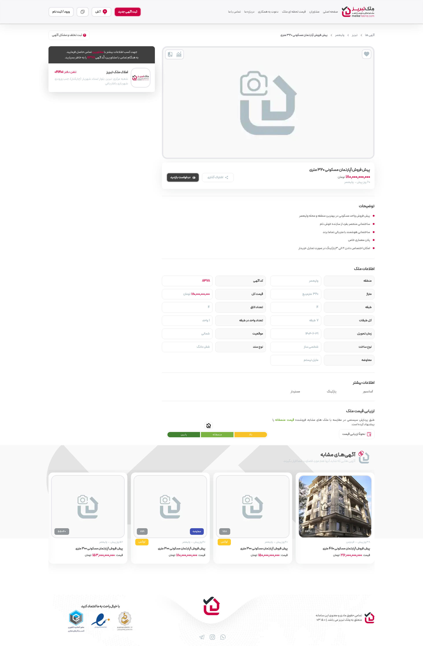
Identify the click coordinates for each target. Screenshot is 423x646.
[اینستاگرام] (211, 637)
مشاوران (314, 12)
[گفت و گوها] (82, 12)
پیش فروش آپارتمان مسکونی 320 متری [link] (304, 35)
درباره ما (249, 12)
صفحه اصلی (330, 12)
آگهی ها (370, 35)
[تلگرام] (201, 637)
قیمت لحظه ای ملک (294, 12)
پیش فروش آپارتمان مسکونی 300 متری (332, 548)
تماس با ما (234, 12)
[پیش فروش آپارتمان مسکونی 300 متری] (320, 506)
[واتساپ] (222, 637)
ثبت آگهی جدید (127, 11)
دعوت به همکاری (268, 12)
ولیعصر (339, 35)
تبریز (355, 35)
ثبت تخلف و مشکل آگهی (67, 35)
